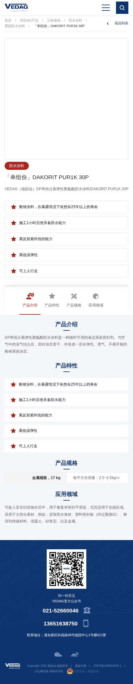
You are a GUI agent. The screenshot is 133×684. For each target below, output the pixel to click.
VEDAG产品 (29, 20)
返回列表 (121, 23)
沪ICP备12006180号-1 (107, 665)
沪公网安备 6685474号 (49, 671)
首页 (8, 20)
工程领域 (53, 20)
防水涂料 (75, 20)
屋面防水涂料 (15, 26)
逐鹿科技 (93, 671)
